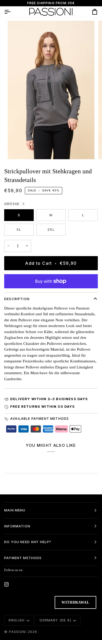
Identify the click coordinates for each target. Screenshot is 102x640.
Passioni (17, 632)
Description (17, 299)
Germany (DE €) (55, 620)
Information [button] (17, 526)
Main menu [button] (15, 510)
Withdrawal (75, 602)
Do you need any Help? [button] (28, 542)
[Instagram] (6, 584)
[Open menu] (12, 11)
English (17, 620)
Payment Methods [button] (23, 558)
